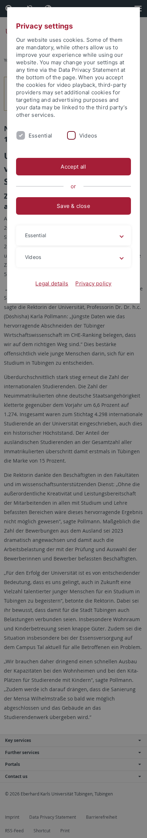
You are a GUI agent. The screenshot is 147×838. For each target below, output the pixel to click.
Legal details (51, 283)
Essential (40, 135)
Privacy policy (93, 283)
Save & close (73, 206)
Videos (88, 135)
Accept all (73, 166)
